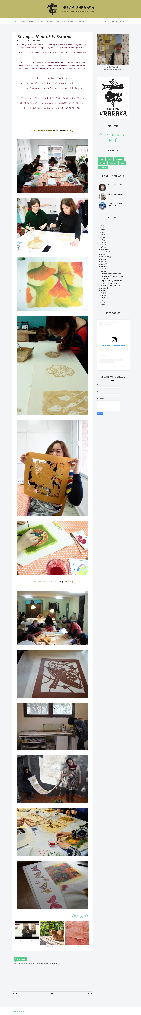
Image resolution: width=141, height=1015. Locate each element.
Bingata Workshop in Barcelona (111, 281)
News (101, 159)
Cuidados (49, 21)
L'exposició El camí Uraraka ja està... (26, 941)
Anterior (14, 994)
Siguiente (90, 994)
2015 (101, 293)
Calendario (61, 21)
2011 (101, 303)
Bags (122, 163)
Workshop (119, 159)
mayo (103, 266)
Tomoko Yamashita (59, 131)
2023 (101, 230)
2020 (101, 237)
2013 (101, 298)
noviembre (105, 252)
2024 (101, 228)
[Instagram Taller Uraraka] (123, 134)
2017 (101, 244)
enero (103, 290)
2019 (101, 240)
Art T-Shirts (103, 167)
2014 (101, 295)
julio (103, 262)
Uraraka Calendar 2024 (115, 185)
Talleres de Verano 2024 (115, 194)
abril (103, 269)
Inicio (51, 994)
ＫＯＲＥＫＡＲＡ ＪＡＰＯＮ (111, 283)
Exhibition (113, 163)
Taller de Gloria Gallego (54, 582)
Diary (109, 159)
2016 (101, 247)
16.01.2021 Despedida (51, 946)
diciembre (104, 249)
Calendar (102, 163)
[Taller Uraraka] (101, 134)
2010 (101, 305)
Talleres (40, 21)
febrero (104, 288)
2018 (101, 242)
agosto (103, 259)
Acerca (22, 21)
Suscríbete (83, 21)
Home (15, 21)
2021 (101, 235)
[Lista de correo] (112, 134)
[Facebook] (115, 140)
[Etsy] (110, 140)
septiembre (105, 257)
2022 (101, 232)
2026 (101, 225)
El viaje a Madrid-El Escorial (110, 285)
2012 (101, 300)
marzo (103, 271)
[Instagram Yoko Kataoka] (118, 134)
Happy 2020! (76, 946)
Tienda (30, 21)
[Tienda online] (107, 134)
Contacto (72, 21)
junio (103, 264)
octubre (104, 254)
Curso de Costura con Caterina (111, 274)
